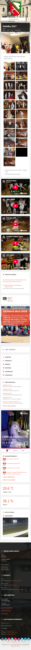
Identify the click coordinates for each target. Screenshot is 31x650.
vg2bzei (7, 623)
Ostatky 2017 (18, 30)
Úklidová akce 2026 (15, 311)
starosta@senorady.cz (16, 580)
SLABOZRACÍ (14, 642)
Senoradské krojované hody (13, 463)
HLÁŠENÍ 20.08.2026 (7, 385)
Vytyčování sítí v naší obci (13, 459)
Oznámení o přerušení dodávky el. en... (12, 401)
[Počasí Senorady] (18, 639)
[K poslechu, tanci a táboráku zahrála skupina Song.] (9, 75)
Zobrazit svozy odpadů (9, 480)
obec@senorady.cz (12, 585)
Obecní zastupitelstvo (7, 608)
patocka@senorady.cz (19, 589)
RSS (19, 642)
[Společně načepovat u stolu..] (9, 94)
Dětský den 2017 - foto (10, 300)
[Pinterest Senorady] (15, 639)
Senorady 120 (4, 566)
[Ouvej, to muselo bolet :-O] (21, 85)
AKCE (8, 30)
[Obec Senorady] (15, 9)
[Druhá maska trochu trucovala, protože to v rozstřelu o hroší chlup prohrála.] (21, 113)
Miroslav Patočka (16, 646)
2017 (12, 30)
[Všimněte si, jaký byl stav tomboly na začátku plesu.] (21, 133)
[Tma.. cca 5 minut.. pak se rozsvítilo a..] (21, 152)
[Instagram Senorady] (5, 639)
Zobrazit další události (9, 477)
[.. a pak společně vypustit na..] (21, 94)
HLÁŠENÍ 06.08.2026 (7, 393)
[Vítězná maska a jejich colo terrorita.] (9, 85)
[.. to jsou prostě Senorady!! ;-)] (9, 161)
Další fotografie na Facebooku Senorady (15, 280)
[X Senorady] (12, 639)
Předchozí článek (10, 298)
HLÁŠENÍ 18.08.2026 (7, 389)
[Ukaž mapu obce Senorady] (28, 19)
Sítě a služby (4, 613)
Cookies (23, 642)
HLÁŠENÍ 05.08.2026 (7, 397)
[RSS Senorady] (28, 639)
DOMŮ (8, 642)
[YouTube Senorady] (9, 639)
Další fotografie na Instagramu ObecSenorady (13, 286)
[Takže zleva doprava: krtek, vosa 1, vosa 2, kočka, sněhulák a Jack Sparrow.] (21, 104)
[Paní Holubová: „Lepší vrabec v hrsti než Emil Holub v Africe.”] (9, 113)
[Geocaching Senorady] (22, 639)
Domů (4, 30)
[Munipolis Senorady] (25, 639)
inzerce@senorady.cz (10, 634)
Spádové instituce (6, 610)
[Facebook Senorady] (2, 639)
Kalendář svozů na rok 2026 (13, 468)
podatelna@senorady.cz (12, 632)
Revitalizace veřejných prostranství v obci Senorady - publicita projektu (17, 473)
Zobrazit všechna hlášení (9, 406)
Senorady (11, 644)
